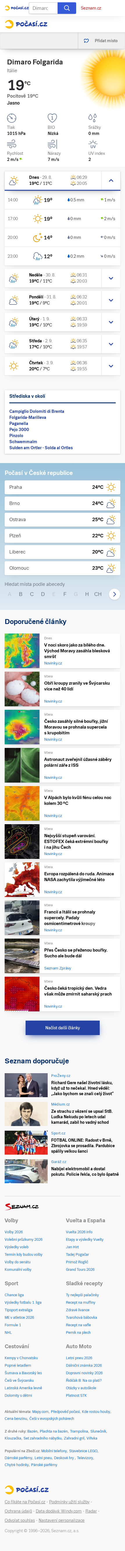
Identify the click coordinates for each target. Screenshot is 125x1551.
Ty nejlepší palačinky (82, 1295)
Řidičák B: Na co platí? (84, 1381)
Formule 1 (13, 1325)
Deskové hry (64, 1458)
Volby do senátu (18, 1262)
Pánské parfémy (44, 1465)
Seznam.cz (91, 8)
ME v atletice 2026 (19, 1318)
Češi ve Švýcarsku (19, 1381)
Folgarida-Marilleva (27, 417)
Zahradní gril (74, 1438)
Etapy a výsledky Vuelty (84, 1240)
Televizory (85, 1458)
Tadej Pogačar (77, 1255)
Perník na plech (78, 1333)
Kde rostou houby (96, 1412)
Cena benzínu (16, 1419)
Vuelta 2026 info (79, 1232)
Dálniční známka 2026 (84, 1366)
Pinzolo (16, 435)
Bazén (32, 1431)
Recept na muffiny (80, 1303)
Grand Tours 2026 (80, 1270)
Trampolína (79, 1431)
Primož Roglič (77, 1262)
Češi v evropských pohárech (51, 1419)
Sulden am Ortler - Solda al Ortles (41, 447)
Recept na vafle (78, 1325)
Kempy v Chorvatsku (21, 1358)
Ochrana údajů (18, 1511)
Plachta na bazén (54, 1431)
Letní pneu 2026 (79, 1358)
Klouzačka (13, 1438)
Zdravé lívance (78, 1310)
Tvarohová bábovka (81, 1318)
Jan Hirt (72, 1247)
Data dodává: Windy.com (59, 1511)
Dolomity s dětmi (18, 1396)
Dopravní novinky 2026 (84, 1373)
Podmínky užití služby (69, 1502)
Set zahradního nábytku (43, 1438)
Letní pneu (43, 1458)
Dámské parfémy (18, 1458)
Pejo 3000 (19, 429)
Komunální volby (18, 1270)
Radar (91, 1511)
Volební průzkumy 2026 (23, 1240)
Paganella (18, 423)
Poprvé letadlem (18, 1366)
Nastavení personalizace (62, 1520)
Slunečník (98, 1431)
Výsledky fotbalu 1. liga (23, 1303)
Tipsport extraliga (19, 1310)
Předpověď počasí (65, 1412)
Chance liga (14, 1295)
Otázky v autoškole (81, 1388)
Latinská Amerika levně (23, 1388)
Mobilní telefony (54, 1451)
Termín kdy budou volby (23, 1255)
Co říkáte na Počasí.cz (25, 1502)
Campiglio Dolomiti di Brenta (36, 411)
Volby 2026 (14, 1232)
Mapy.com (40, 1412)
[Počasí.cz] (26, 24)
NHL (8, 1333)
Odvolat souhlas (20, 1520)
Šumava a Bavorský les (23, 1373)
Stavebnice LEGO (83, 1451)
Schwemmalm (23, 441)
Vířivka (92, 1438)
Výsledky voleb (16, 1247)
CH (98, 594)
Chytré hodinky (17, 1465)
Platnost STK (76, 1396)
